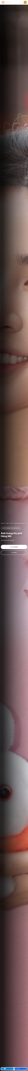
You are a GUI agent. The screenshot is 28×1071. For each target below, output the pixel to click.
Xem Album (14, 552)
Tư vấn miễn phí (14, 547)
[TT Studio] (5, 2)
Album (7, 523)
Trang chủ (3, 523)
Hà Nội (11, 523)
